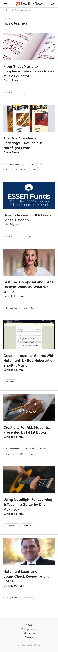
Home (8, 10)
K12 (22, 92)
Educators (10, 92)
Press (34, 169)
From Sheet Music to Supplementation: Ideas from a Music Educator (29, 71)
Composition (11, 308)
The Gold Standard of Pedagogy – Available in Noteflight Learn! (22, 143)
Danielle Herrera (13, 296)
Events (43, 449)
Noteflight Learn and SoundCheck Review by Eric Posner (26, 576)
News (31, 236)
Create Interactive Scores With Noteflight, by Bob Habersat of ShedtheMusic (28, 360)
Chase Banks (11, 80)
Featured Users (29, 308)
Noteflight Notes (31, 3)
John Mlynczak (12, 224)
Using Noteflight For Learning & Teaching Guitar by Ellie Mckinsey (27, 504)
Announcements (13, 164)
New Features (20, 169)
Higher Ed (44, 164)
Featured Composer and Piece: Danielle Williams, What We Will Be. (28, 287)
